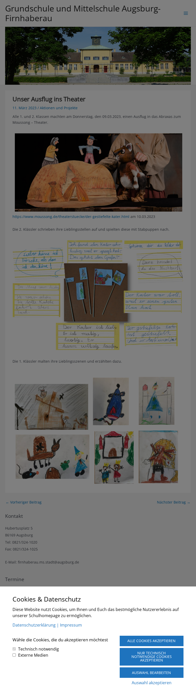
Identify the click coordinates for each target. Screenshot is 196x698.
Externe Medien (33, 655)
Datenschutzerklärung (34, 625)
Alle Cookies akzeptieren (151, 640)
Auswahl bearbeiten (151, 672)
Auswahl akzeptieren (152, 682)
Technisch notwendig (38, 649)
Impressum (71, 625)
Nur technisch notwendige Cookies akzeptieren (151, 657)
